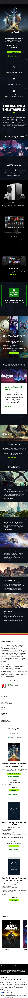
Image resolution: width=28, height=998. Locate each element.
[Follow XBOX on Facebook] (5, 979)
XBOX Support (9, 984)
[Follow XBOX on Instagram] (11, 979)
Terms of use (15, 995)
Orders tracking (19, 987)
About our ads (10, 997)
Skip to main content (5, 0)
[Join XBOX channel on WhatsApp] (14, 979)
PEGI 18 (9, 684)
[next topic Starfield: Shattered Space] (25, 375)
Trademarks (21, 995)
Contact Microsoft (16, 994)
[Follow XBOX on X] (8, 979)
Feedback (15, 984)
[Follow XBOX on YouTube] (20, 979)
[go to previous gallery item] (1, 148)
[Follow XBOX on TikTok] (17, 979)
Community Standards (22, 984)
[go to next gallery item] (26, 148)
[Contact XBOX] (2, 979)
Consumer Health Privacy (6, 994)
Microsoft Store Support (5, 987)
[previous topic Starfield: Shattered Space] (2, 375)
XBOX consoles (3, 982)
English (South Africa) (5, 990)
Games (1, 989)
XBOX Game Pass (18, 982)
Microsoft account (19, 986)
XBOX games (10, 982)
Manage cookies (8, 995)
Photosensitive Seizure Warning (7, 986)
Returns (13, 987)
